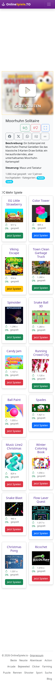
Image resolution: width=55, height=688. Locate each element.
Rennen (17, 672)
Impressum (36, 655)
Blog (49, 678)
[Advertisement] (27, 40)
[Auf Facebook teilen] (10, 136)
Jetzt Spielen (14, 235)
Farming (47, 666)
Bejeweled (24, 666)
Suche (48, 672)
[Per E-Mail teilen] (36, 136)
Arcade (11, 666)
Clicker (36, 666)
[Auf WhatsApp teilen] (27, 136)
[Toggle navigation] (49, 4)
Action (48, 660)
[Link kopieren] (45, 136)
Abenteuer (36, 660)
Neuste (23, 660)
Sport (39, 672)
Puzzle (7, 672)
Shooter (29, 672)
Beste (13, 660)
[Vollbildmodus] (45, 127)
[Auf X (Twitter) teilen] (18, 136)
